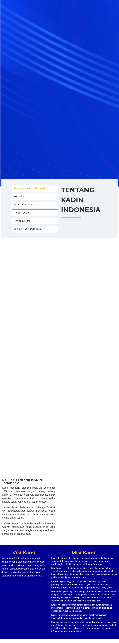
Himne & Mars (21, 220)
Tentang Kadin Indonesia (29, 188)
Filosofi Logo (21, 212)
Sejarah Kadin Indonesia (27, 229)
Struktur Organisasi (24, 204)
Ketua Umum (21, 196)
